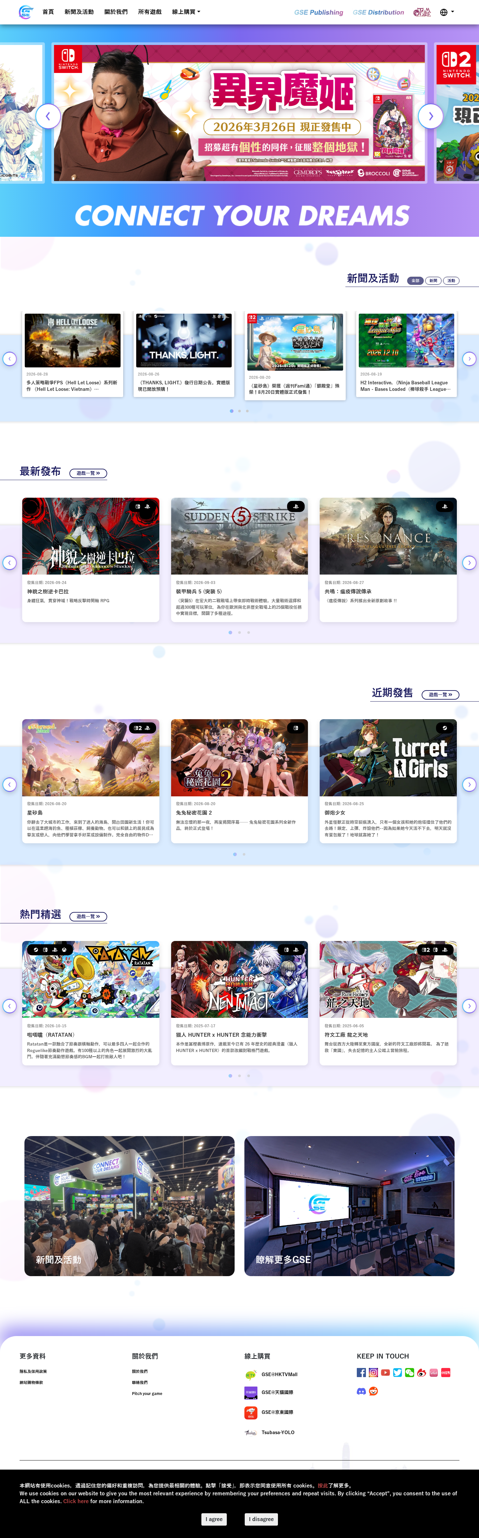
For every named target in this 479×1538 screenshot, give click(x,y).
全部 (415, 280)
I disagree (261, 1519)
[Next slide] (431, 116)
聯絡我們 (140, 1382)
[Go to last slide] (9, 358)
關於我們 (116, 12)
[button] (447, 12)
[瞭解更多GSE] (349, 1206)
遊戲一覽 (86, 473)
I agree (214, 1519)
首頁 (48, 12)
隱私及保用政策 (33, 1371)
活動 (451, 280)
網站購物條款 (31, 1382)
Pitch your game (147, 1393)
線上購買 (184, 12)
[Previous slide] (48, 116)
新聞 (433, 280)
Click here (76, 1501)
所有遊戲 (150, 12)
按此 (323, 1486)
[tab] (231, 411)
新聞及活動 (79, 12)
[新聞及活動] (129, 1206)
